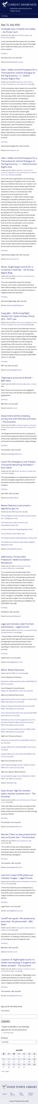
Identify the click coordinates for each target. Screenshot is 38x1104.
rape (29, 841)
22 (14, 1064)
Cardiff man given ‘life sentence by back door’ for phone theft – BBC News (18, 921)
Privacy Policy (30, 1094)
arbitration (19, 82)
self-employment (25, 173)
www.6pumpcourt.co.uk (15, 62)
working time (12, 175)
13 (3, 1062)
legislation (19, 512)
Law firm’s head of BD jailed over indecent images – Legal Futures (17, 877)
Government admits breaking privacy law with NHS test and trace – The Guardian (18, 418)
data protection (5, 427)
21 (9, 1064)
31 (24, 1067)
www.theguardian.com (14, 454)
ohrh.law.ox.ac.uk (13, 150)
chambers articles (21, 566)
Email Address (5, 1011)
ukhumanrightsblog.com (15, 305)
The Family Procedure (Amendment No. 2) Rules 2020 (19, 538)
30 (19, 1067)
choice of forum (28, 82)
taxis (6, 175)
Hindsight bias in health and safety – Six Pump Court (18, 30)
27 (3, 1067)
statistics (3, 843)
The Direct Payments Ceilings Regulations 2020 (17, 529)
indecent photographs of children (26, 881)
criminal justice (28, 630)
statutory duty (5, 38)
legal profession (8, 632)
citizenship (19, 384)
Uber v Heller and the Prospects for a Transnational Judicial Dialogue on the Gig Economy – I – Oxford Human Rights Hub (19, 162)
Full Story (4, 54)
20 (3, 1064)
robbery (3, 930)
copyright (10, 325)
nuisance (7, 278)
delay (12, 971)
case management (26, 322)
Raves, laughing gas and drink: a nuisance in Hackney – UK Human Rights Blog (17, 269)
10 (24, 1059)
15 (14, 1062)
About (5, 1094)
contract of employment (8, 84)
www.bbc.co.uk (12, 408)
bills (17, 471)
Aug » (7, 1071)
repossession (5, 473)
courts (33, 969)
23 (19, 1064)
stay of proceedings (23, 325)
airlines (18, 322)
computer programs (22, 425)
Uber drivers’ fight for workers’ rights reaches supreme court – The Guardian (18, 793)
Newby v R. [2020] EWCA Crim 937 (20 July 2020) (17, 691)
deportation (27, 384)
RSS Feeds (22, 1094)
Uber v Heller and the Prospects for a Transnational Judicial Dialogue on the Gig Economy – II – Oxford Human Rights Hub (19, 74)
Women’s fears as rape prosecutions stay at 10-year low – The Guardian (18, 836)
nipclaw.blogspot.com (14, 370)
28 (9, 1067)
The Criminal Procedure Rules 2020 (13, 534)
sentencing (8, 884)
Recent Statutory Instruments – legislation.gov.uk (16, 507)
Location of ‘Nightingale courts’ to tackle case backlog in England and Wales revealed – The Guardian (18, 962)
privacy (33, 427)
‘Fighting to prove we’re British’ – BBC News (17, 379)
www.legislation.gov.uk (14, 549)
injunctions (19, 276)
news (30, 35)
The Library (12, 1094)
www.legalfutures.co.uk (15, 662)
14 (9, 1062)
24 (24, 1064)
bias (17, 35)
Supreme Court (24, 84)
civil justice (19, 969)
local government (29, 276)
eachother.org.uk (12, 498)
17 (24, 1062)
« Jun (3, 1071)
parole (22, 928)
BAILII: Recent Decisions (12, 669)
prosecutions (24, 841)
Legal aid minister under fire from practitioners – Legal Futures (17, 625)
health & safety (23, 35)
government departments (19, 427)
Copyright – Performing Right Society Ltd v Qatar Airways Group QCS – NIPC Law (17, 316)
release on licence (30, 928)
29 (14, 1067)
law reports (19, 673)
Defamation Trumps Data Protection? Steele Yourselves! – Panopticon (16, 559)
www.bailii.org (11, 783)
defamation (11, 568)
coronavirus (32, 425)
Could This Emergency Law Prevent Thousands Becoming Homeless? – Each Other (18, 464)
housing (29, 471)
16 (19, 1062)
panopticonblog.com (14, 616)
